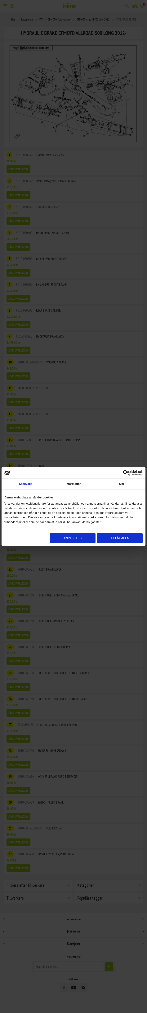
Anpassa (71, 538)
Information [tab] (73, 483)
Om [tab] (121, 483)
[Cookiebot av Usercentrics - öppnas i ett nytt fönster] (126, 473)
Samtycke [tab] (25, 483)
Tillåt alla (120, 538)
